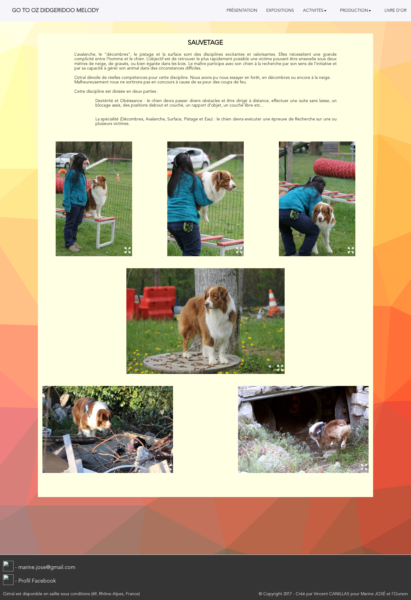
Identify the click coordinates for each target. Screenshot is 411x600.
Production (354, 10)
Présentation (242, 10)
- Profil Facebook (35, 581)
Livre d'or (395, 10)
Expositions (280, 10)
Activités (313, 10)
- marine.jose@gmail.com (44, 567)
